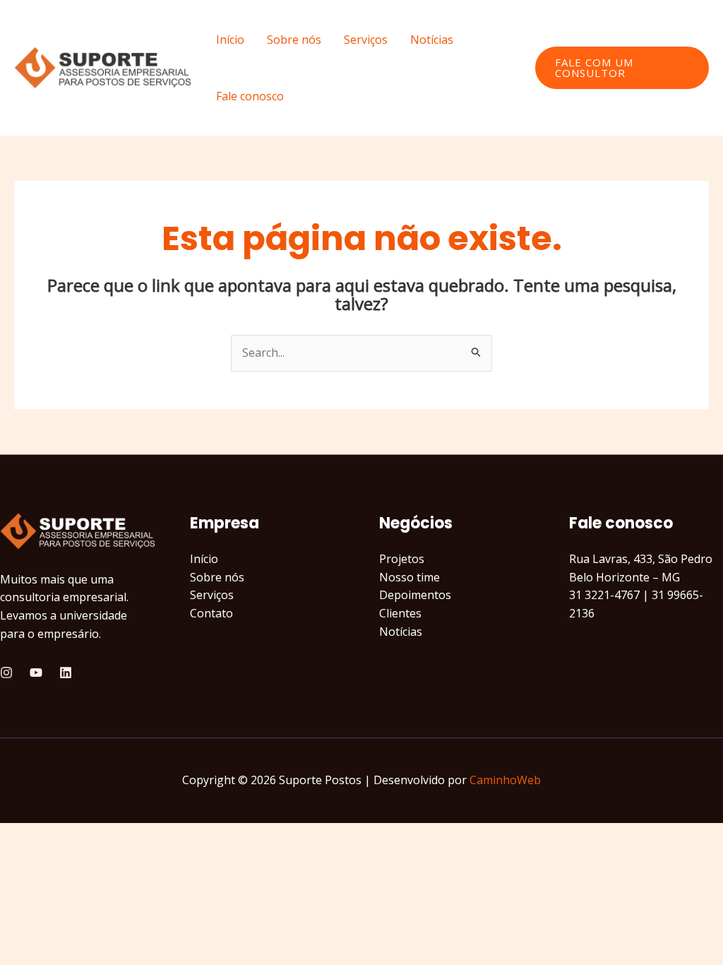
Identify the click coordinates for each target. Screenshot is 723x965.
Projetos (401, 559)
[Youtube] (36, 672)
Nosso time (409, 577)
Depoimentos (415, 595)
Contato (211, 613)
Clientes (400, 613)
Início (230, 39)
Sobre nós (294, 39)
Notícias (431, 39)
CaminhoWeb (505, 780)
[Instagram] (6, 672)
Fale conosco (250, 96)
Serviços (366, 39)
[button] (622, 68)
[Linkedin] (65, 672)
